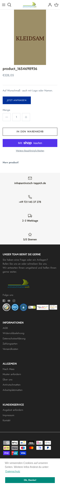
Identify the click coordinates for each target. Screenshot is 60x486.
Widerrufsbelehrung (13, 333)
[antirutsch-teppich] (30, 5)
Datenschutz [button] (12, 471)
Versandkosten (10, 349)
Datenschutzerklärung (14, 338)
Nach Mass (8, 369)
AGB (5, 328)
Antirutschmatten (11, 385)
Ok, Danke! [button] (30, 480)
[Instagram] (14, 300)
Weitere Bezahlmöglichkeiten (30, 150)
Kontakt (6, 420)
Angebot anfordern (13, 410)
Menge (6, 110)
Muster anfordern (12, 374)
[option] (30, 37)
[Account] (49, 4)
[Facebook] (4, 300)
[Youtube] (9, 300)
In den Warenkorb (30, 131)
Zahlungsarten (10, 343)
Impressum (8, 415)
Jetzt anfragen (16, 100)
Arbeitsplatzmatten (12, 390)
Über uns (7, 379)
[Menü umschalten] (3, 4)
